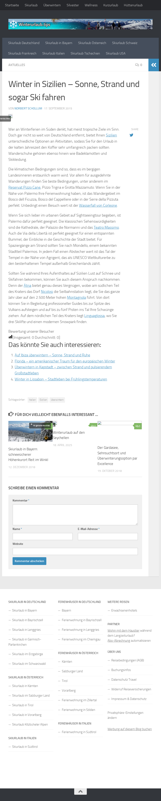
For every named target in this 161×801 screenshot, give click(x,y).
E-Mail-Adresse (89, 529)
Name (17, 529)
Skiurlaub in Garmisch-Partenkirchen (24, 642)
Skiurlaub (31, 5)
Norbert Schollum (28, 108)
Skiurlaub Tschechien (85, 53)
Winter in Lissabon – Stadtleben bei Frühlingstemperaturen (61, 379)
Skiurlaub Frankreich (22, 53)
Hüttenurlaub (133, 5)
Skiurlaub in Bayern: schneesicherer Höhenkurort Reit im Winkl (28, 454)
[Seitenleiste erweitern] (153, 65)
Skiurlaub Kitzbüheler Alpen (30, 724)
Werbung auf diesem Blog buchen (130, 729)
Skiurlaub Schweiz (124, 43)
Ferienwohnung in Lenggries (80, 630)
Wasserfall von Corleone (98, 205)
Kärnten (67, 661)
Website (18, 544)
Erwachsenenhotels (124, 610)
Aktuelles (16, 65)
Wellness (91, 5)
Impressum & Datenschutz (129, 699)
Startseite (12, 5)
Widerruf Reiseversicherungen (131, 689)
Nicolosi (47, 291)
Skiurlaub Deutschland (23, 43)
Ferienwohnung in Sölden (78, 710)
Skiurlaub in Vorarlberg (27, 715)
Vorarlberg (69, 690)
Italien (32, 399)
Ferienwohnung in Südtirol (79, 732)
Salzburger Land (72, 671)
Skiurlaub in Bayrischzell (27, 620)
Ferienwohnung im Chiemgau (81, 639)
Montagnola (76, 297)
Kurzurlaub (110, 5)
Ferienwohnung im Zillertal (79, 700)
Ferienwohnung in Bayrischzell (81, 620)
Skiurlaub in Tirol (22, 705)
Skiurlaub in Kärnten (25, 686)
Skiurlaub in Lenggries (26, 630)
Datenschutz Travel (123, 680)
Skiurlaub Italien (53, 53)
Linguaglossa (94, 315)
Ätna (27, 285)
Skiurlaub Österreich (92, 43)
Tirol (65, 681)
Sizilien (111, 135)
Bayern (66, 610)
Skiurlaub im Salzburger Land (31, 695)
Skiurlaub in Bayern (58, 43)
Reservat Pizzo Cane (24, 187)
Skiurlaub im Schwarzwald (29, 664)
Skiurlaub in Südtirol (25, 747)
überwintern (57, 399)
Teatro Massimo (106, 227)
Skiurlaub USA (116, 53)
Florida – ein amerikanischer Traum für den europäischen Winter (65, 361)
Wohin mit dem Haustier (123, 630)
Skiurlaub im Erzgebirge (27, 654)
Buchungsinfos (121, 670)
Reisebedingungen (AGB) (127, 660)
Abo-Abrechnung (119, 641)
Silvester (73, 5)
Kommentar (21, 500)
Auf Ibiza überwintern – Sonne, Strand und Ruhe (52, 355)
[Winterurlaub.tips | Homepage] (80, 24)
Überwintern (52, 5)
